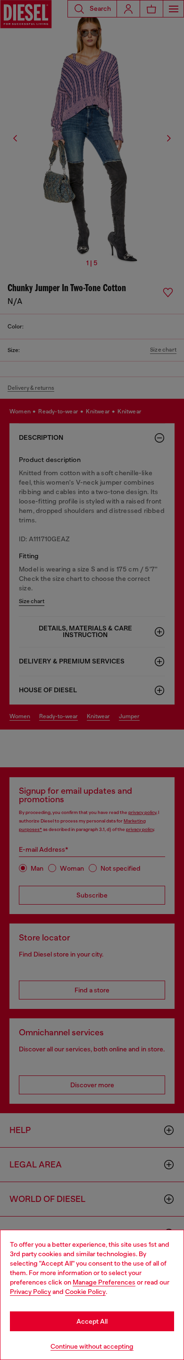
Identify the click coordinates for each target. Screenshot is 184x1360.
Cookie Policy (85, 1291)
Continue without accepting (92, 1346)
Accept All (92, 1321)
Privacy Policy (30, 1291)
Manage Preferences (104, 1282)
